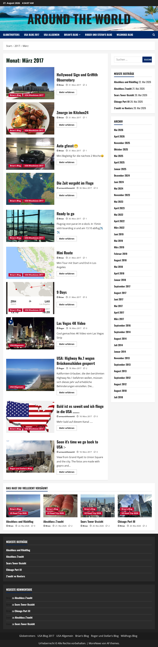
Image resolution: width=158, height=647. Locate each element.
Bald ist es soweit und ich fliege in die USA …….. (30, 417)
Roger (61, 328)
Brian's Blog (15, 95)
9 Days (30, 298)
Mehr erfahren (68, 93)
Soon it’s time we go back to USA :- (30, 456)
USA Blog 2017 (31, 34)
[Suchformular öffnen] (154, 35)
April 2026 (119, 136)
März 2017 (119, 319)
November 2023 (122, 195)
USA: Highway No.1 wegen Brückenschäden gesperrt (30, 375)
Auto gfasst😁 (30, 154)
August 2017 (120, 293)
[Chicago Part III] (135, 505)
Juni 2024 (119, 182)
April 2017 (119, 312)
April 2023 (119, 208)
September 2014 (122, 332)
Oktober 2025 (121, 149)
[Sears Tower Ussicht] (98, 505)
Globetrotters (11, 34)
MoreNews (95, 643)
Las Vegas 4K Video (30, 333)
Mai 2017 (118, 306)
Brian (61, 85)
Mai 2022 (118, 214)
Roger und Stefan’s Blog (98, 34)
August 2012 (120, 384)
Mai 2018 (118, 267)
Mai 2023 (118, 201)
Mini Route (30, 263)
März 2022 (119, 227)
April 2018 (119, 273)
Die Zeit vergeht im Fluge (30, 189)
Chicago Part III (122, 101)
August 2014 (120, 338)
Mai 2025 (118, 156)
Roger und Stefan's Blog (21, 468)
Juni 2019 (119, 234)
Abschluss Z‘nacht (123, 88)
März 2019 (119, 247)
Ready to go (30, 226)
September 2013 (122, 364)
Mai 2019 (118, 241)
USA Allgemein (51, 34)
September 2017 (122, 286)
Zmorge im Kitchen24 (30, 118)
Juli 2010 (118, 397)
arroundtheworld (67, 188)
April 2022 (119, 221)
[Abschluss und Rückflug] (23, 505)
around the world (79, 18)
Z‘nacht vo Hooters (123, 108)
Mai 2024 (118, 188)
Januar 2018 (120, 280)
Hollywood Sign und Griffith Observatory (30, 83)
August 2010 (120, 391)
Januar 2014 (120, 351)
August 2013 (120, 371)
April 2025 (119, 162)
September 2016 (122, 325)
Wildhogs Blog (125, 34)
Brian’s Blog (71, 34)
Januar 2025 (120, 169)
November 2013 (122, 358)
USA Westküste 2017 (34, 95)
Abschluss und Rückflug (126, 82)
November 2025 (122, 143)
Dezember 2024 (122, 175)
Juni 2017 (118, 299)
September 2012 (122, 378)
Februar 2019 (120, 254)
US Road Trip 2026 (18, 513)
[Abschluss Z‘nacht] (60, 505)
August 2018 (120, 260)
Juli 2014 (118, 345)
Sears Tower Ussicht (124, 95)
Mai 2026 (118, 130)
